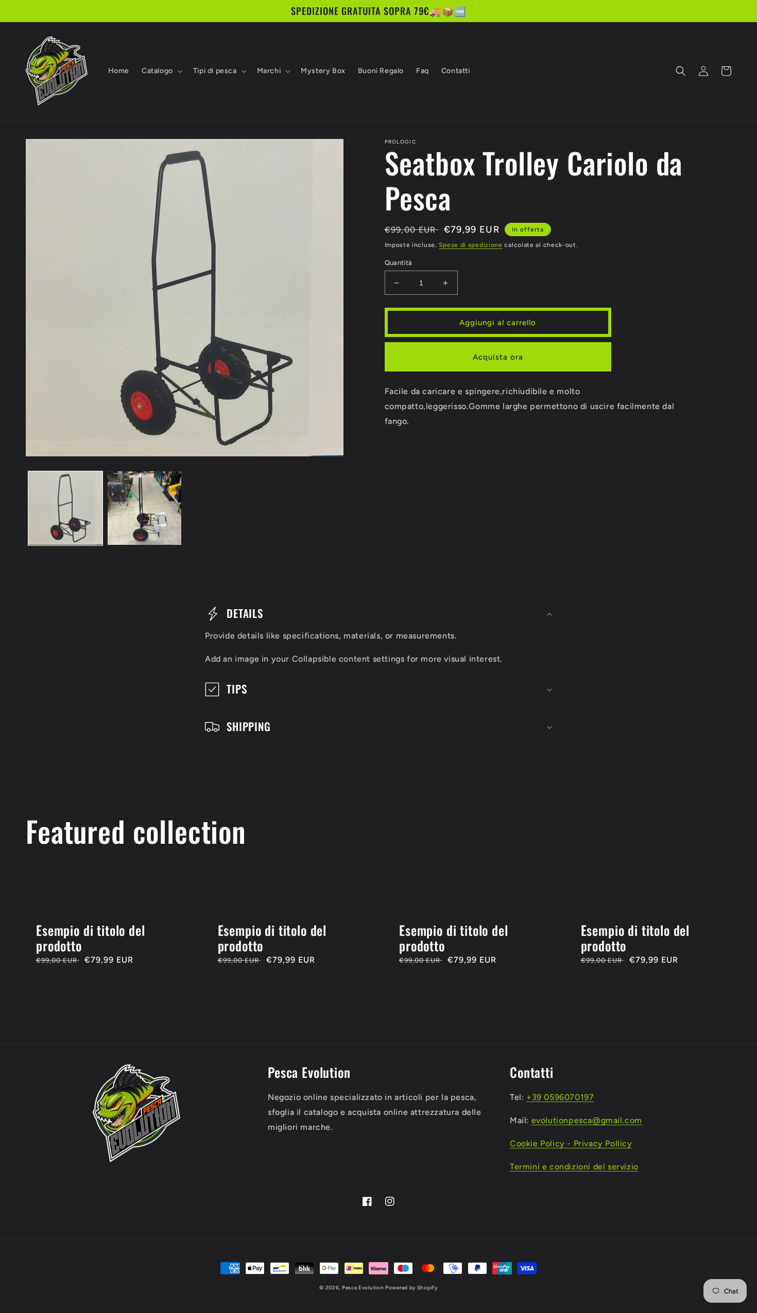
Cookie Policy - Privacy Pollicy (571, 1143)
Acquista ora (498, 357)
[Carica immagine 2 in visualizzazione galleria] (145, 508)
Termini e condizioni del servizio (574, 1167)
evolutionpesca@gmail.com (586, 1120)
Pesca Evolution (363, 1287)
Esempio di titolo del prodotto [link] (90, 938)
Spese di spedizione (470, 245)
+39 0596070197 (560, 1097)
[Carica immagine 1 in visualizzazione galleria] (65, 508)
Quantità (398, 263)
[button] (161, 71)
